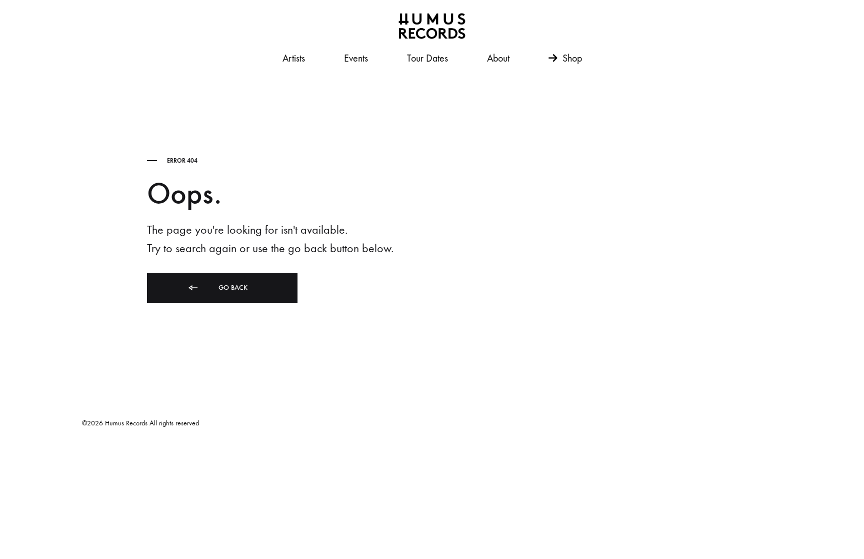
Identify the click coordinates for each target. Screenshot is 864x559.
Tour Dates (427, 58)
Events (356, 58)
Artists (293, 58)
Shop (571, 58)
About (498, 58)
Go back (232, 287)
